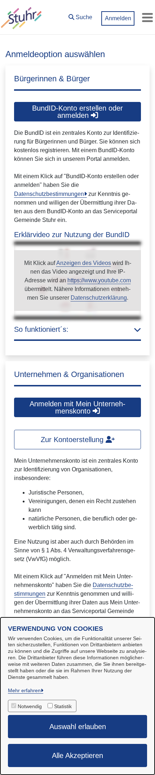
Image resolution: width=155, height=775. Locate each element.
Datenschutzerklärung (99, 298)
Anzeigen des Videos (83, 263)
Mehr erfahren (24, 690)
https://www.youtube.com (99, 280)
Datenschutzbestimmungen (49, 194)
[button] (80, 15)
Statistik (63, 706)
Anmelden (118, 18)
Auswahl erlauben (77, 727)
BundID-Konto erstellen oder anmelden (77, 111)
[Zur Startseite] (21, 17)
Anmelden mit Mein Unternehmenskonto (77, 407)
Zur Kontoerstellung (73, 440)
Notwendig (30, 706)
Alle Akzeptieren (77, 755)
